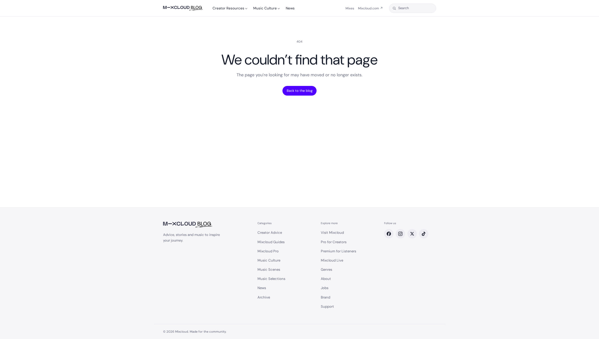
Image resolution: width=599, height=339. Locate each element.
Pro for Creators (333, 242)
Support (327, 306)
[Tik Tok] (423, 233)
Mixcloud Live (332, 260)
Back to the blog (300, 91)
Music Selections (271, 278)
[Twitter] (412, 233)
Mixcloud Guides (271, 242)
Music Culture (265, 8)
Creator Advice (269, 232)
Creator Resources (228, 8)
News (290, 8)
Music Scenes (268, 269)
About (326, 278)
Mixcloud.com (370, 8)
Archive (263, 297)
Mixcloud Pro (268, 251)
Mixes (350, 8)
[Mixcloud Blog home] (183, 8)
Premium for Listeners (338, 251)
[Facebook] (389, 233)
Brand (325, 297)
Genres (326, 269)
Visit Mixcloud (332, 232)
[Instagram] (400, 233)
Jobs (324, 288)
